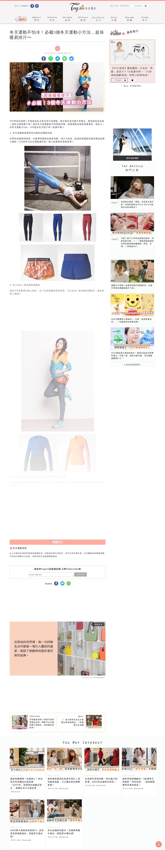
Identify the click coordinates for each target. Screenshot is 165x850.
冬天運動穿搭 (20, 548)
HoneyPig (49, 53)
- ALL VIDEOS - (132, 86)
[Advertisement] (77, 314)
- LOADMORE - (132, 365)
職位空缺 (114, 6)
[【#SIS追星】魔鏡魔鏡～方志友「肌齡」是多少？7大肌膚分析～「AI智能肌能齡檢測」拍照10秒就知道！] (132, 52)
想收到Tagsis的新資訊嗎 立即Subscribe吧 (57, 569)
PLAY (119, 80)
